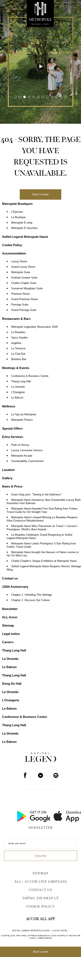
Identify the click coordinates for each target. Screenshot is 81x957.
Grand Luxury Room (23, 266)
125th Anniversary (15, 586)
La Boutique (18, 217)
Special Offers (12, 428)
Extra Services (12, 437)
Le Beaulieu (18, 332)
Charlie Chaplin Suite (23, 283)
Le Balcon (17, 397)
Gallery (7, 478)
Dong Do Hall (11, 683)
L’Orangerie (18, 392)
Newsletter (10, 609)
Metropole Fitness (22, 419)
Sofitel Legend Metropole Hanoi (25, 236)
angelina (16, 343)
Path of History (20, 445)
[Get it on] (22, 815)
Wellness (8, 406)
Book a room (40, 951)
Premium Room (20, 293)
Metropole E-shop (21, 222)
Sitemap (8, 625)
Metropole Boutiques (17, 203)
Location (8, 470)
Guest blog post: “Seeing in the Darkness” (36, 494)
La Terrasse (18, 348)
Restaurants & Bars (16, 318)
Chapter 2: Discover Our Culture (30, 600)
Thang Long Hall (21, 381)
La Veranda (18, 386)
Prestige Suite (19, 304)
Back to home (40, 194)
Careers (8, 642)
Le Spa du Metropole (23, 414)
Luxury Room (19, 261)
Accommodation (14, 253)
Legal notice (11, 634)
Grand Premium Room (24, 299)
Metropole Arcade (21, 455)
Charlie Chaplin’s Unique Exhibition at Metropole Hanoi (44, 561)
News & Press (12, 486)
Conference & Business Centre (29, 376)
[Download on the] (59, 815)
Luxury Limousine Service (26, 450)
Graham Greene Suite (24, 277)
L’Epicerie (17, 211)
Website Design (45, 938)
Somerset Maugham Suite (27, 288)
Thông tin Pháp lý (40, 898)
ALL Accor (9, 617)
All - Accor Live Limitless (40, 881)
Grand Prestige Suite (23, 310)
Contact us (10, 578)
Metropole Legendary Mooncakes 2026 (34, 326)
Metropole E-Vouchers (24, 228)
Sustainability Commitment (27, 461)
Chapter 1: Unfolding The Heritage (31, 594)
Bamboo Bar (18, 359)
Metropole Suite (20, 272)
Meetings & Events (15, 368)
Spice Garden (19, 337)
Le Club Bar (18, 353)
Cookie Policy (12, 245)
